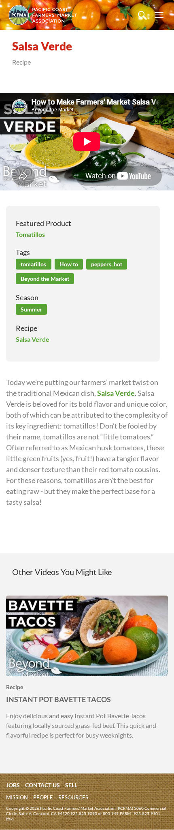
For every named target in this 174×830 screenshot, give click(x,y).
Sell (71, 785)
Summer (31, 309)
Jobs (13, 785)
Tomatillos (30, 234)
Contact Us (42, 785)
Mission (17, 797)
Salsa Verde (33, 339)
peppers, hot (107, 264)
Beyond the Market (45, 278)
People (43, 797)
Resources (73, 797)
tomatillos (34, 264)
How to (68, 264)
